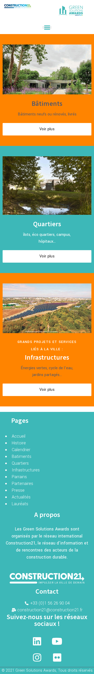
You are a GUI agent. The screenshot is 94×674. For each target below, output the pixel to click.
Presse (18, 490)
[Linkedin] (37, 641)
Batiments (21, 456)
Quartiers (20, 463)
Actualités (21, 497)
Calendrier (21, 450)
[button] (47, 27)
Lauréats (20, 504)
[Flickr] (57, 657)
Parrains (19, 477)
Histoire (19, 443)
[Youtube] (57, 641)
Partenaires (22, 484)
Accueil (18, 436)
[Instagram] (37, 657)
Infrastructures (26, 470)
